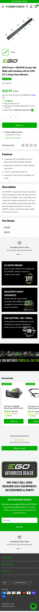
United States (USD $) (20, 582)
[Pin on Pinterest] (27, 145)
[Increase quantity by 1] (16, 117)
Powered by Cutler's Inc (8, 606)
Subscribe (19, 527)
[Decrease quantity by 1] (4, 117)
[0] (35, 6)
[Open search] (27, 6)
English (5, 582)
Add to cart (19, 125)
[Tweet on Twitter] (31, 145)
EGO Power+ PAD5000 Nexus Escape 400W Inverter (13, 407)
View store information (13, 138)
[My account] (31, 6)
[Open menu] (3, 6)
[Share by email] (35, 145)
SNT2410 (7, 232)
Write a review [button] (19, 448)
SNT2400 (7, 227)
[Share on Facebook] (22, 145)
